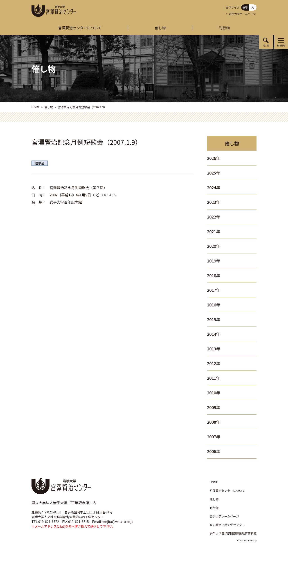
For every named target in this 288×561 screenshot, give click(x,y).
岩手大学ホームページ (242, 14)
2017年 (213, 290)
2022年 (213, 217)
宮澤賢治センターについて (79, 27)
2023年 (213, 202)
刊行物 (224, 27)
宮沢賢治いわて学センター (227, 525)
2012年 (213, 363)
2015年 (213, 319)
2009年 (213, 407)
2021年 (213, 231)
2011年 (213, 378)
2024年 (213, 187)
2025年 (213, 173)
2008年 (213, 422)
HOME (36, 107)
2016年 (213, 305)
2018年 (213, 275)
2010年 (213, 392)
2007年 (213, 436)
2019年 (213, 261)
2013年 (213, 349)
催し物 (160, 27)
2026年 (213, 158)
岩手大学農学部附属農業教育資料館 (233, 533)
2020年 (213, 246)
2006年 (213, 451)
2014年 (213, 334)
